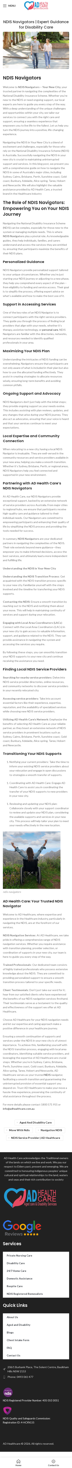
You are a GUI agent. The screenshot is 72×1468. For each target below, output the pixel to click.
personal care (49, 329)
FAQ (9, 1347)
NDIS (47, 1074)
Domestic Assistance (19, 1278)
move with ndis (19, 1130)
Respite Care (15, 1286)
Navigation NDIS (51, 1130)
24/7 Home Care (16, 1270)
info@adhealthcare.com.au (19, 1108)
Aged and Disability (18, 1324)
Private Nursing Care (19, 1255)
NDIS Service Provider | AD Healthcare (35, 1137)
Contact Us (13, 1355)
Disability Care (16, 1263)
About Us (12, 1317)
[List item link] (36, 1377)
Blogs (10, 1332)
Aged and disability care (36, 1122)
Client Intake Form (18, 1340)
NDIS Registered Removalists (25, 1293)
